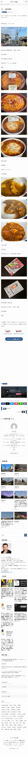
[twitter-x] (12, 737)
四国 (2, 722)
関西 (11, 729)
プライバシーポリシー (14, 744)
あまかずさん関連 (5, 714)
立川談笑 (24, 727)
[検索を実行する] (25, 535)
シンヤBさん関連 (20, 716)
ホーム (4, 740)
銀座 (2, 729)
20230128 (4, 663)
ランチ (12, 720)
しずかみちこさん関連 (21, 714)
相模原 (3, 725)
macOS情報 (13, 709)
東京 (14, 722)
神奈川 (7, 725)
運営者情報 (23, 740)
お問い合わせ (17, 742)
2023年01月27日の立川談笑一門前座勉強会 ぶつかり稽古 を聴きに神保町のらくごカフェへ (14, 676)
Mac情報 (18, 709)
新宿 (10, 722)
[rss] (15, 737)
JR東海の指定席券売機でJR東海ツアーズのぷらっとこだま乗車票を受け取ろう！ (13, 660)
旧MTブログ (16, 740)
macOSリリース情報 (5, 709)
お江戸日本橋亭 (12, 714)
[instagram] (14, 737)
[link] (14, 449)
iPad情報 (12, 707)
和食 (25, 720)
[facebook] (10, 737)
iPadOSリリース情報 (5, 707)
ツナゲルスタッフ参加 (18, 718)
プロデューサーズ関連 (6, 720)
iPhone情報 (18, 707)
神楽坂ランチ (20, 725)
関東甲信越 (7, 729)
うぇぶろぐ (4, 12)
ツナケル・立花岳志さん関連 (7, 718)
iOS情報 (18, 705)
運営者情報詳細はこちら (6, 572)
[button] (3, 403)
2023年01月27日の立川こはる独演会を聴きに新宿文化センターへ (14, 667)
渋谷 (20, 722)
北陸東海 (21, 720)
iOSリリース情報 (13, 705)
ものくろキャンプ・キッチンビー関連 (8, 716)
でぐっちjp (14, 1)
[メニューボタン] (1, 1)
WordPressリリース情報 (15, 711)
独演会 (24, 722)
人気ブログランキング (18, 333)
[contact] (17, 737)
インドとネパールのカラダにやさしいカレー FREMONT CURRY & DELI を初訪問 (12, 672)
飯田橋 (15, 729)
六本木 (16, 720)
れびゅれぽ (6, 742)
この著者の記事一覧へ (14, 453)
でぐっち (14, 431)
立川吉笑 (9, 727)
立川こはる (4, 727)
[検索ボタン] (26, 1)
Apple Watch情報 (5, 705)
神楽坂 (11, 725)
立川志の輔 (19, 727)
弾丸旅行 (6, 722)
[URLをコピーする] (25, 403)
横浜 (17, 722)
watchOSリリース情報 (6, 711)
